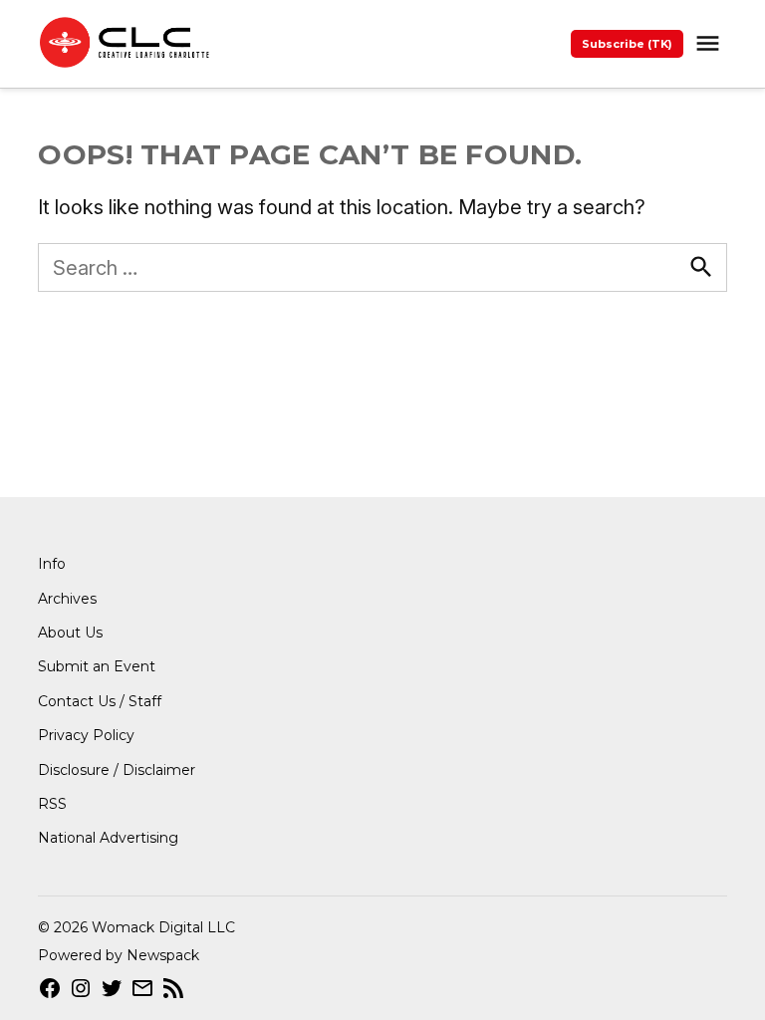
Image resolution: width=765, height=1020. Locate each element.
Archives (67, 599)
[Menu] (710, 43)
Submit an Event (96, 666)
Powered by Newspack (118, 955)
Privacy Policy (86, 735)
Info (52, 564)
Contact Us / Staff (99, 701)
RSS (52, 804)
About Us (70, 632)
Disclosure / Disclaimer (116, 770)
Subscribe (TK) (627, 44)
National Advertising (108, 838)
